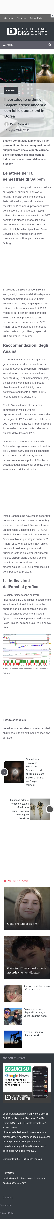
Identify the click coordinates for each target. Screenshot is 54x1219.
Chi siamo (8, 18)
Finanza (11, 90)
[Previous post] (4, 772)
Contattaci (8, 1163)
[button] (50, 45)
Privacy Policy (36, 18)
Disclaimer (21, 18)
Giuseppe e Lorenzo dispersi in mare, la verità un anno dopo (35, 1012)
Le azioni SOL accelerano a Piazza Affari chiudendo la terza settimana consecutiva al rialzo (26, 733)
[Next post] (50, 809)
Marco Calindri (18, 124)
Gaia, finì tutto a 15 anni (22, 923)
